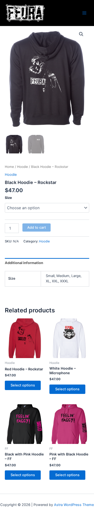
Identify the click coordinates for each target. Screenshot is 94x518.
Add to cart (36, 227)
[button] (81, 34)
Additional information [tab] (24, 263)
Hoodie (22, 167)
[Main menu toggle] (84, 13)
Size (8, 198)
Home (9, 167)
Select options (23, 385)
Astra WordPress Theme (74, 505)
